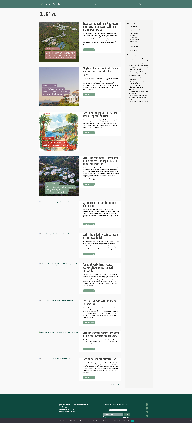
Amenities (118, 4)
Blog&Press (142, 4)
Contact (150, 4)
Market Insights (134, 37)
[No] (190, 420)
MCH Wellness (134, 46)
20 (116, 384)
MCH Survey (133, 44)
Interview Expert (134, 33)
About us (133, 4)
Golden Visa (133, 31)
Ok (132, 420)
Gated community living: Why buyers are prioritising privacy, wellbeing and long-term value (139, 59)
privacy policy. (126, 417)
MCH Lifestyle (133, 42)
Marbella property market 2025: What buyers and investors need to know (138, 97)
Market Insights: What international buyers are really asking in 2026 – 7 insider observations (139, 73)
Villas (111, 4)
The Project (94, 4)
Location (126, 4)
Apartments (103, 4)
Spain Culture (133, 50)
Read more (87, 49)
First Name (105, 410)
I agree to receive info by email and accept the (116, 417)
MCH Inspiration (134, 39)
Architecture (133, 26)
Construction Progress (136, 29)
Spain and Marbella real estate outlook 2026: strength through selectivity (138, 87)
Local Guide (133, 35)
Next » (119, 384)
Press (131, 48)
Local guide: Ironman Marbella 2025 (140, 101)
